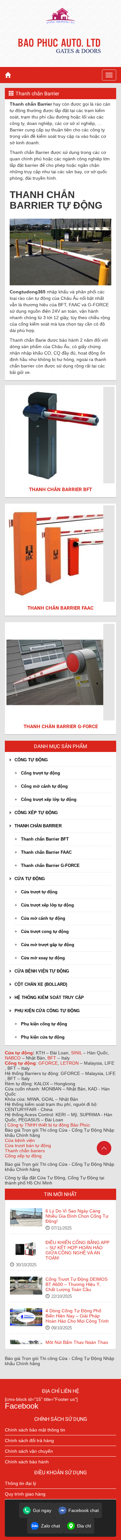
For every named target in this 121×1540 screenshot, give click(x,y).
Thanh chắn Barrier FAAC (46, 852)
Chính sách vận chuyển (29, 1451)
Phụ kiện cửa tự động (43, 1037)
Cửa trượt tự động (39, 891)
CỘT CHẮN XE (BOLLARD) (41, 984)
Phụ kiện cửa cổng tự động (47, 1010)
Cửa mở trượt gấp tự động (47, 944)
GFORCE (48, 1063)
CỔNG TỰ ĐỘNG (31, 759)
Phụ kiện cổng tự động (44, 1024)
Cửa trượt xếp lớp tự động (47, 905)
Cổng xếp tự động (36, 812)
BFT (52, 1057)
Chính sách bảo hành (27, 1461)
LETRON (70, 1063)
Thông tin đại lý (20, 1483)
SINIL (77, 1052)
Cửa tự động (19, 1052)
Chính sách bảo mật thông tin (35, 1429)
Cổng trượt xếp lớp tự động (48, 799)
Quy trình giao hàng (25, 1494)
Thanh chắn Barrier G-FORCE (50, 865)
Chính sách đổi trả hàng (29, 1440)
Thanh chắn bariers (25, 1150)
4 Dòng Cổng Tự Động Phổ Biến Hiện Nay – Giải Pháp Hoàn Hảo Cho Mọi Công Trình (77, 1316)
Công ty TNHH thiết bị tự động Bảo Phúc (48, 1124)
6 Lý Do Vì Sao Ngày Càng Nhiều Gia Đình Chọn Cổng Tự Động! (76, 1216)
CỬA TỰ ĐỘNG (30, 878)
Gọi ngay (42, 1510)
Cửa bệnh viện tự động (42, 971)
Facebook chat (83, 1510)
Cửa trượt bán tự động (28, 1145)
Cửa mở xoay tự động (43, 957)
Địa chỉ (84, 1525)
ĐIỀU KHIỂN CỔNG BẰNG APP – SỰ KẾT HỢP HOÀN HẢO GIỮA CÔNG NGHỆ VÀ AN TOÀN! (77, 1250)
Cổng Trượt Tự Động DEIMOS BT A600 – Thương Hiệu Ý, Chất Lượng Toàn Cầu (76, 1284)
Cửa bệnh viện (20, 1140)
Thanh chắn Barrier (38, 825)
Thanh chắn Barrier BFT (45, 839)
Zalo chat (50, 1525)
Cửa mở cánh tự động (43, 918)
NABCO (13, 1057)
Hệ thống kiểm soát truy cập (49, 997)
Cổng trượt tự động (40, 773)
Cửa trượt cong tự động (45, 931)
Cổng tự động (20, 1063)
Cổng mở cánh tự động (44, 786)
